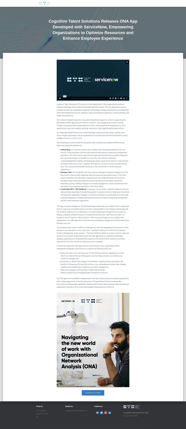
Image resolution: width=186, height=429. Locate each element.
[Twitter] (101, 412)
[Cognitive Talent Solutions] (47, 3)
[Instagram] (105, 412)
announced (85, 104)
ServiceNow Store (75, 138)
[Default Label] (109, 412)
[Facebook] (97, 412)
